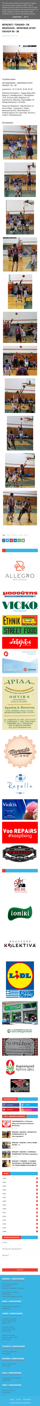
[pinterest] (11, 1109)
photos (26, 535)
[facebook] (11, 1105)
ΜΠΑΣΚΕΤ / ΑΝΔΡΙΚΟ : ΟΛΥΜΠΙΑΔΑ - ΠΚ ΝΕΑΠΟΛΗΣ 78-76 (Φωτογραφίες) (24, 1153)
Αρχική (12, 1399)
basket (20, 535)
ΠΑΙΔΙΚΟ (14, 535)
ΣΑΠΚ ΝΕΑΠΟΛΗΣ (25, 1403)
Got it (26, 17)
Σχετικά (18, 1399)
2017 (20, 1213)
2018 (20, 1209)
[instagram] (29, 1109)
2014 (20, 1224)
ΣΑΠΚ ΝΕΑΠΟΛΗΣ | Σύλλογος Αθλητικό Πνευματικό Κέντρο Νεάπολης (22, 1123)
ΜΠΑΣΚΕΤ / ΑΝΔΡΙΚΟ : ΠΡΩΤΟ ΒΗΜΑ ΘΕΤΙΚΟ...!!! (24, 1144)
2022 (20, 1194)
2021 (20, 1197)
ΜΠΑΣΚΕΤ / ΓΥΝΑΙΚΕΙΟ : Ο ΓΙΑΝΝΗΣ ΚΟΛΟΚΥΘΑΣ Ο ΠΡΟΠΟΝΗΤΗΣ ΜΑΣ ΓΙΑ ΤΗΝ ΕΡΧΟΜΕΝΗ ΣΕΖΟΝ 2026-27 (24, 1163)
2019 (20, 1205)
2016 (20, 1216)
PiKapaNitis (7, 36)
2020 (20, 1201)
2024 (20, 1186)
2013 (20, 1228)
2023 (20, 1190)
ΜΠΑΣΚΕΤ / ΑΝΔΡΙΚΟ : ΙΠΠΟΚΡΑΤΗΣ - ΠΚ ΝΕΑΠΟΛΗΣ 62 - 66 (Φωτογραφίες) (24, 1134)
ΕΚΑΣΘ (9, 535)
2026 (20, 1178)
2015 (20, 1220)
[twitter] (29, 1105)
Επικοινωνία (27, 1399)
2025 (20, 1182)
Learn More (17, 17)
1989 (20, 1231)
